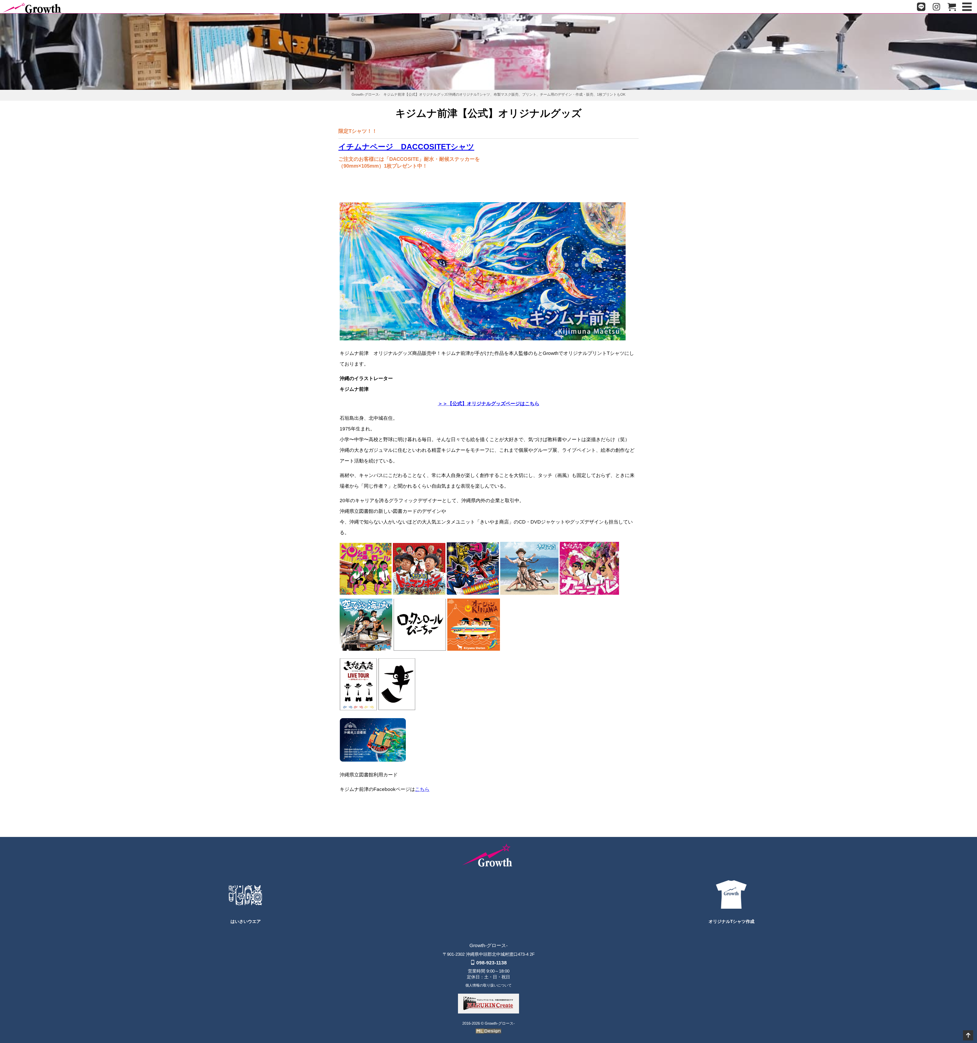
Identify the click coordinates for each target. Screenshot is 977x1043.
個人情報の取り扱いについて (488, 985)
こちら (422, 789)
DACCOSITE (406, 146)
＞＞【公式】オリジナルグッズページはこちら (488, 403)
